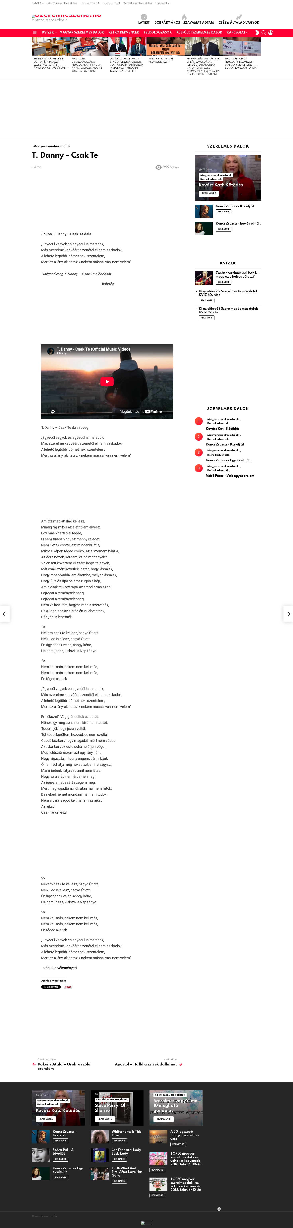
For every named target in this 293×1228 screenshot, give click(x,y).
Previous (34, 57)
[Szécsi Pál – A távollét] (41, 1155)
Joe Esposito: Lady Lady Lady (126, 1151)
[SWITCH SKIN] (257, 33)
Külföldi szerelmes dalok (137, 3)
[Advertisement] (146, 108)
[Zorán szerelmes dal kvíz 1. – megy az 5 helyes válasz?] (204, 278)
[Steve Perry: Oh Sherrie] (117, 1108)
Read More (223, 212)
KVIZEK (36, 3)
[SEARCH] (264, 33)
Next (259, 57)
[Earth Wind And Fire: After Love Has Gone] (100, 1173)
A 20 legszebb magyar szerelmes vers (184, 1135)
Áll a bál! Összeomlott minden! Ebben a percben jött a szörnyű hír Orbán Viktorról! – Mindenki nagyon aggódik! (127, 65)
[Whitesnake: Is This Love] (100, 1136)
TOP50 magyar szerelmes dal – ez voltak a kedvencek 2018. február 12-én (185, 1185)
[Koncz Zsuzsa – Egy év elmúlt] (204, 228)
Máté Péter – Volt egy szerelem (230, 476)
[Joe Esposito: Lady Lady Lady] (100, 1155)
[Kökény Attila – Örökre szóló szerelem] (5, 614)
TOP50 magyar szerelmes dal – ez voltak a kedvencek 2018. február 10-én (185, 1159)
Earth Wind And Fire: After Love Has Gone (127, 1172)
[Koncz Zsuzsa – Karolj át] (204, 211)
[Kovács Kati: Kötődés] (228, 178)
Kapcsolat (161, 3)
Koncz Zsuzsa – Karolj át (235, 206)
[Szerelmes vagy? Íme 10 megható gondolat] (176, 1108)
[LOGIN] (270, 33)
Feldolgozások (111, 3)
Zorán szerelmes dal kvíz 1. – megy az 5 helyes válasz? (238, 274)
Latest (144, 23)
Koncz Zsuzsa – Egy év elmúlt (238, 223)
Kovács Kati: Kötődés (222, 429)
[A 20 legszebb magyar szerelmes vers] (158, 1136)
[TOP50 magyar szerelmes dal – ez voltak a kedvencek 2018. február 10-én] (158, 1158)
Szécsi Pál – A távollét (63, 1151)
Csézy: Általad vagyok (238, 23)
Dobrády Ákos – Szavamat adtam (184, 23)
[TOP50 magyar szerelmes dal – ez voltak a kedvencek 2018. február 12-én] (158, 1184)
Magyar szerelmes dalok (62, 3)
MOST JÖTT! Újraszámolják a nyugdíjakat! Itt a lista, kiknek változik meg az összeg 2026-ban (87, 65)
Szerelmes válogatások (170, 1095)
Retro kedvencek (89, 3)
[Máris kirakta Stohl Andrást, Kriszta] (165, 46)
